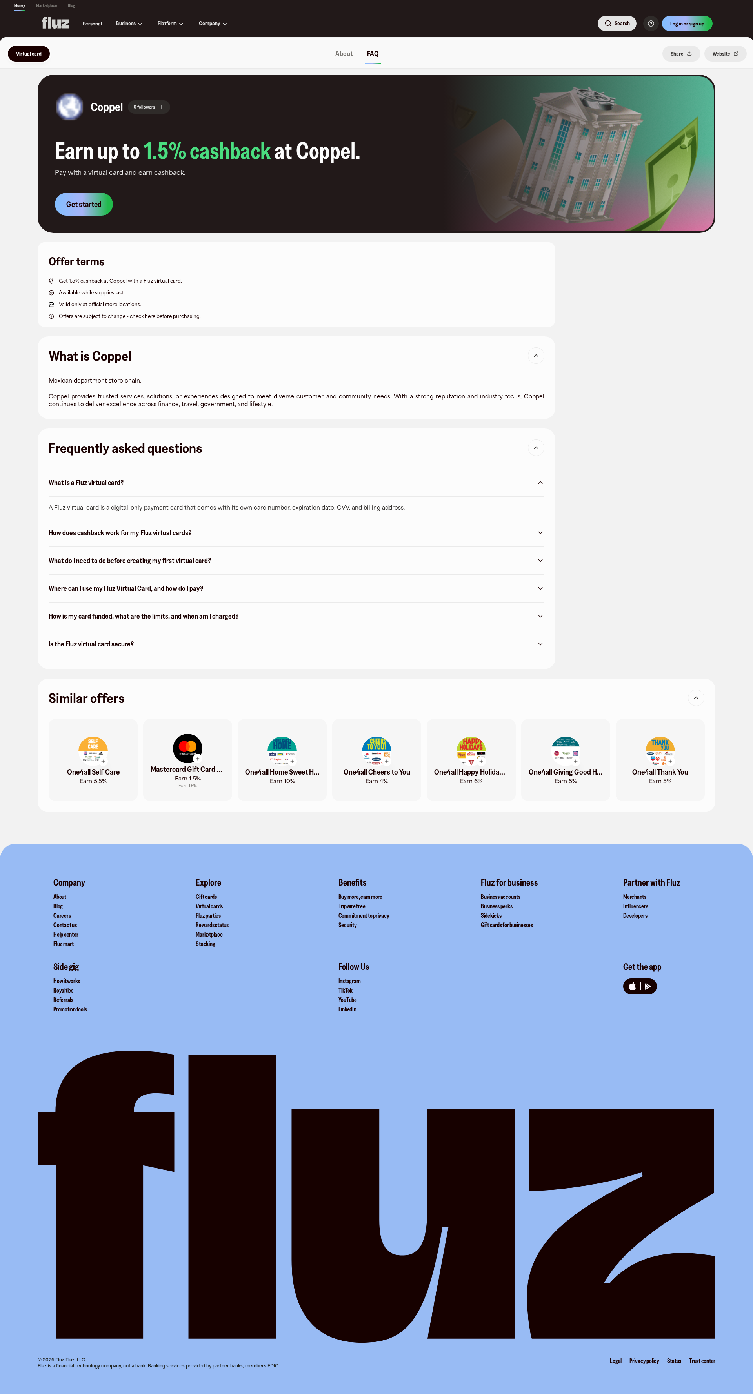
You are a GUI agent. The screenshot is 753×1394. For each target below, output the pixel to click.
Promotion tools (70, 1009)
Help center (65, 934)
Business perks (497, 905)
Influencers (635, 905)
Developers (635, 915)
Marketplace (46, 5)
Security (347, 924)
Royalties (63, 990)
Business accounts (500, 896)
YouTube (347, 999)
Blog (71, 5)
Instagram (349, 980)
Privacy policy (644, 1360)
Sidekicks (491, 915)
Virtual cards (209, 905)
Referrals (63, 999)
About (59, 896)
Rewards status (212, 924)
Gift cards (206, 896)
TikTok (345, 990)
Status (674, 1360)
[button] (69, 107)
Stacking (205, 943)
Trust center (702, 1360)
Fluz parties (208, 915)
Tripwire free (352, 905)
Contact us (65, 924)
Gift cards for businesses (507, 924)
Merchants (634, 896)
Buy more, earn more (360, 896)
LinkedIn (347, 1009)
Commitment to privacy (363, 915)
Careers (62, 915)
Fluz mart (63, 943)
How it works (66, 980)
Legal (616, 1360)
